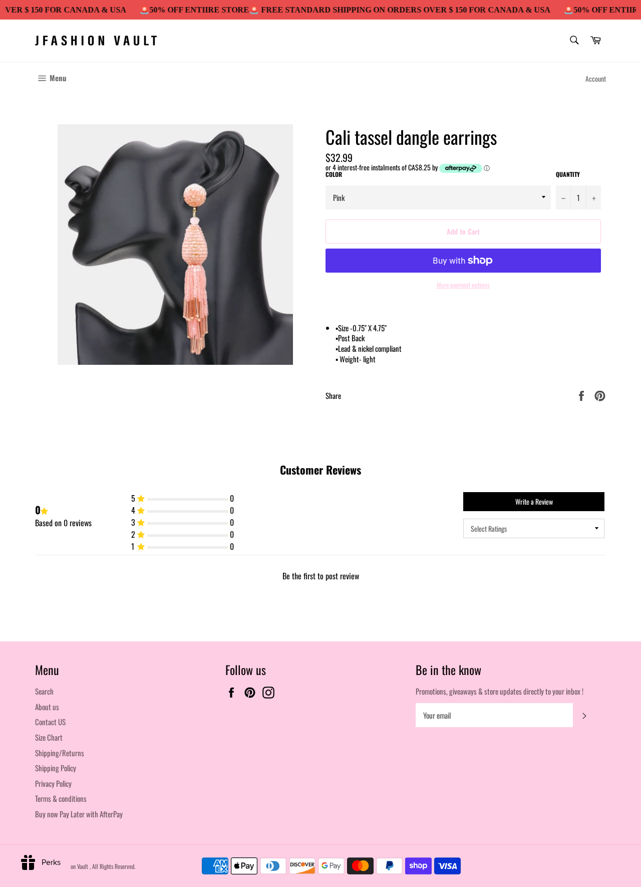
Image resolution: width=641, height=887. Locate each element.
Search (44, 691)
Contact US (50, 721)
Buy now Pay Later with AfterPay (79, 813)
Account (595, 78)
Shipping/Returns (59, 752)
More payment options (463, 285)
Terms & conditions (61, 798)
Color (334, 174)
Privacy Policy (53, 783)
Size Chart (49, 737)
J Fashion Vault (73, 866)
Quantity (568, 174)
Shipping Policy (55, 767)
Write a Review (534, 501)
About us (47, 706)
